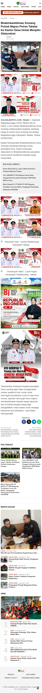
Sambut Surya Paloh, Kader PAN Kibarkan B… (23, 659)
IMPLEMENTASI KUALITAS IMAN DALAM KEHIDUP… (23, 651)
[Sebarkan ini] (24, 422)
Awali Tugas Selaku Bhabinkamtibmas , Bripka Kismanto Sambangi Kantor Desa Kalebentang (33, 432)
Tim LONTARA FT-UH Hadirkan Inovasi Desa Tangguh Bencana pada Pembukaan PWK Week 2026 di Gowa (19, 177)
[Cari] (40, 3)
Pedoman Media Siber (30, 678)
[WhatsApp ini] (39, 422)
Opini (20, 621)
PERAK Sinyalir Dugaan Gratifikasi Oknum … (22, 569)
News (15, 557)
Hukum (3, 551)
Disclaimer (30, 674)
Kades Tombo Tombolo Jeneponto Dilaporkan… (22, 577)
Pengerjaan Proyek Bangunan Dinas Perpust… (23, 586)
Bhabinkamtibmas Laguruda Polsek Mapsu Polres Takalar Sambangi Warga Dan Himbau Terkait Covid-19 (10, 432)
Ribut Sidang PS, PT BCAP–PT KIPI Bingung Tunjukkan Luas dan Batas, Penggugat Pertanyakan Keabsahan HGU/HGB (21, 187)
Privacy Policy (11, 678)
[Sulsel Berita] (21, 3)
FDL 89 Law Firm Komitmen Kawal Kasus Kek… (19, 553)
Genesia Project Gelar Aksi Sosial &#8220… (23, 625)
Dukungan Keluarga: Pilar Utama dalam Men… (23, 633)
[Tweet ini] (29, 422)
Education (14, 621)
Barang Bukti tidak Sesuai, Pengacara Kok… (23, 560)
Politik (16, 656)
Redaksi (11, 674)
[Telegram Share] (34, 422)
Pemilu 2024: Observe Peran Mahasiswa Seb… (21, 642)
